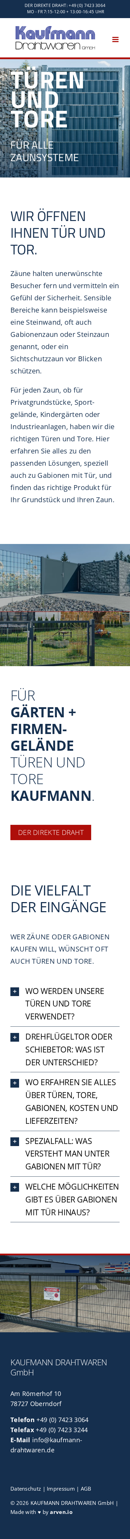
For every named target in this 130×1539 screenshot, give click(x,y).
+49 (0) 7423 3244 (62, 1430)
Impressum (61, 1488)
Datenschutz (25, 1488)
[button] (65, 1003)
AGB (86, 1488)
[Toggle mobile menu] (116, 39)
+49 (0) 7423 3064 (62, 1419)
